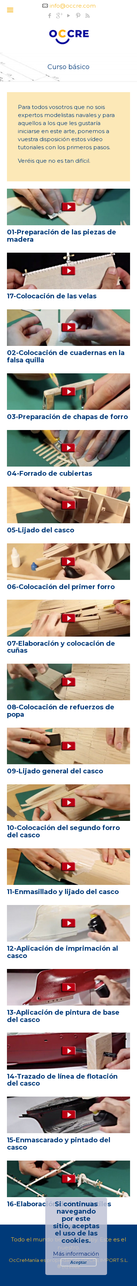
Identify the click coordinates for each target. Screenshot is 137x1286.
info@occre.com (73, 5)
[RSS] (87, 15)
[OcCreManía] (68, 36)
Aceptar (78, 1262)
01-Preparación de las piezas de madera (61, 236)
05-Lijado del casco (40, 530)
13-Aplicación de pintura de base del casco (63, 1016)
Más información (76, 1253)
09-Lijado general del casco (55, 771)
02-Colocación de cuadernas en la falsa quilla (66, 356)
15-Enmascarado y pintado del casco (58, 1143)
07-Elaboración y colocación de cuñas (61, 647)
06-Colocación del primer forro (61, 587)
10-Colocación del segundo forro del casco (63, 831)
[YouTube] (68, 15)
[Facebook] (49, 15)
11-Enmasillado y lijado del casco (63, 892)
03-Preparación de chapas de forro (67, 417)
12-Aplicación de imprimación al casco (62, 952)
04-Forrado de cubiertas (49, 473)
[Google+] (59, 15)
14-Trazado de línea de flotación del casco (62, 1080)
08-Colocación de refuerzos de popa (60, 711)
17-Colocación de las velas (51, 296)
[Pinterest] (78, 15)
